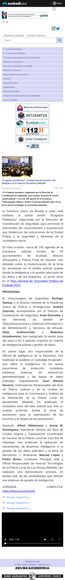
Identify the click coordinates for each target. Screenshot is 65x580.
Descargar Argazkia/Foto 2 (17, 503)
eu (3, 21)
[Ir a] (31, 15)
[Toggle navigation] (54, 9)
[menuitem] (32, 49)
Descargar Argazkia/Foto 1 (17, 497)
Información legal (32, 561)
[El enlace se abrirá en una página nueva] (32, 107)
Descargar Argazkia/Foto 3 (17, 508)
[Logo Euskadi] (32, 4)
